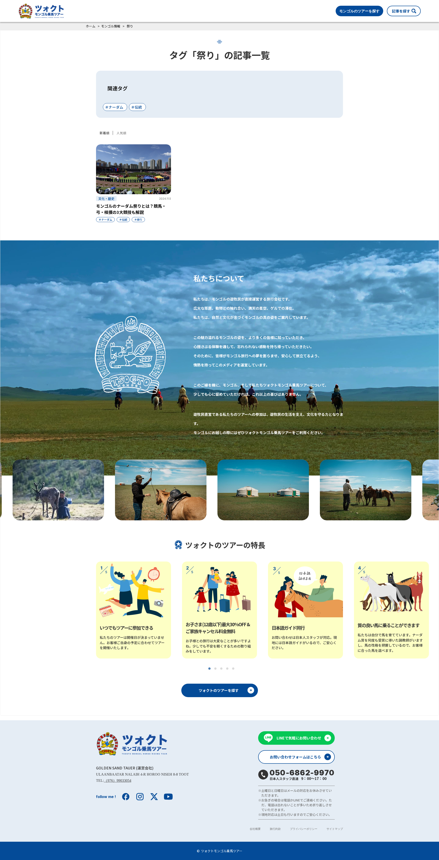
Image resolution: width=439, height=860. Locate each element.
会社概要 (255, 829)
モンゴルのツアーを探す (359, 10)
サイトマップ (335, 829)
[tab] (209, 668)
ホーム (90, 26)
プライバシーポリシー (303, 829)
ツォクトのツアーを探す (219, 690)
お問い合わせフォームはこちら (295, 757)
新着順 (104, 133)
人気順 (121, 133)
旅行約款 (275, 829)
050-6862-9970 (302, 774)
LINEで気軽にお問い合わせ (299, 738)
